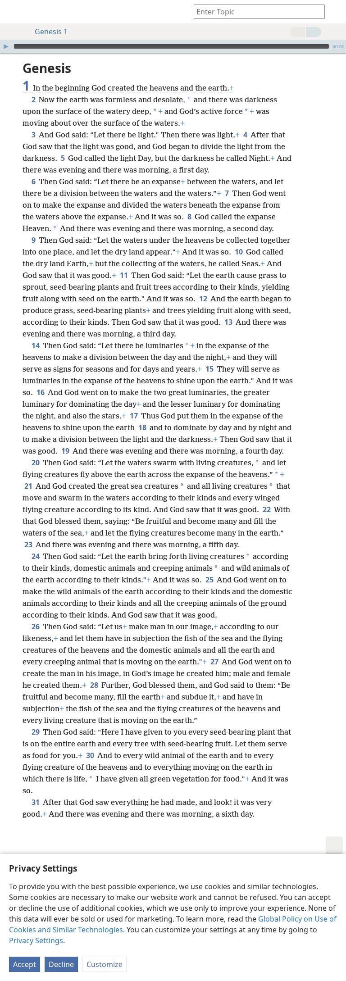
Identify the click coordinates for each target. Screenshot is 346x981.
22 (267, 509)
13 (229, 322)
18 (143, 427)
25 (210, 580)
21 (29, 486)
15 (210, 369)
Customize (104, 964)
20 (36, 463)
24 (36, 556)
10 (239, 252)
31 (36, 802)
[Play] (5, 46)
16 (41, 392)
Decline (61, 964)
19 (66, 451)
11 (124, 275)
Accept (24, 964)
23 (29, 545)
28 (95, 685)
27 (215, 662)
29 (36, 732)
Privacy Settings (36, 940)
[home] (13, 12)
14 (36, 345)
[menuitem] (13, 12)
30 (91, 755)
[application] (173, 46)
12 (204, 299)
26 (36, 626)
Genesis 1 (51, 31)
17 (134, 416)
